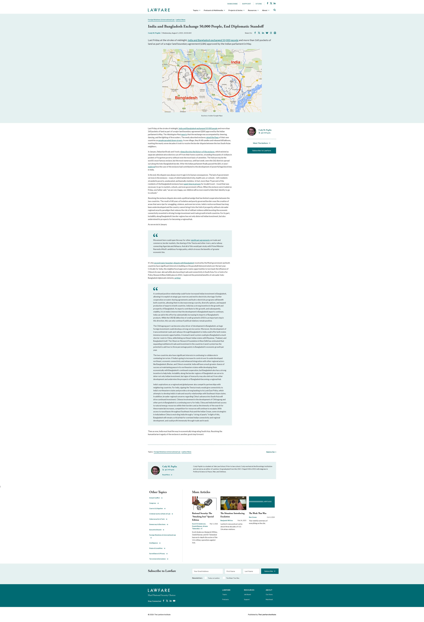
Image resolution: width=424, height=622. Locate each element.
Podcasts (225, 599)
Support (246, 4)
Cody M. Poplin (154, 33)
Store (259, 4)
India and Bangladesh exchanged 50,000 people (213, 40)
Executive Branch (156, 530)
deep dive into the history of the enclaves (198, 151)
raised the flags (212, 137)
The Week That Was (257, 513)
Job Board (247, 594)
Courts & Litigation (156, 508)
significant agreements (200, 240)
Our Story (269, 594)
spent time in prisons (192, 184)
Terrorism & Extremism (158, 559)
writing (177, 278)
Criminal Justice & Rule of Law (160, 514)
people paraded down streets (170, 140)
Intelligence (154, 543)
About (264, 10)
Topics (195, 10)
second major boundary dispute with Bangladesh (174, 263)
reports (184, 134)
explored (151, 167)
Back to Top (270, 452)
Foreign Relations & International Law (161, 20)
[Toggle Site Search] (275, 10)
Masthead (269, 599)
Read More (166, 475)
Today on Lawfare (214, 578)
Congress (153, 503)
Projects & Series (235, 10)
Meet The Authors (260, 143)
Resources (252, 10)
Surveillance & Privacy (157, 553)
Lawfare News (180, 20)
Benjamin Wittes (227, 520)
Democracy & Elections (158, 524)
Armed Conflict (155, 498)
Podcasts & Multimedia (213, 10)
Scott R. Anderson (199, 524)
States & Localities (156, 548)
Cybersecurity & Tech (157, 519)
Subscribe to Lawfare (261, 150)
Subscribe (232, 4)
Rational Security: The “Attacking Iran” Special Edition (203, 516)
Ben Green (253, 517)
